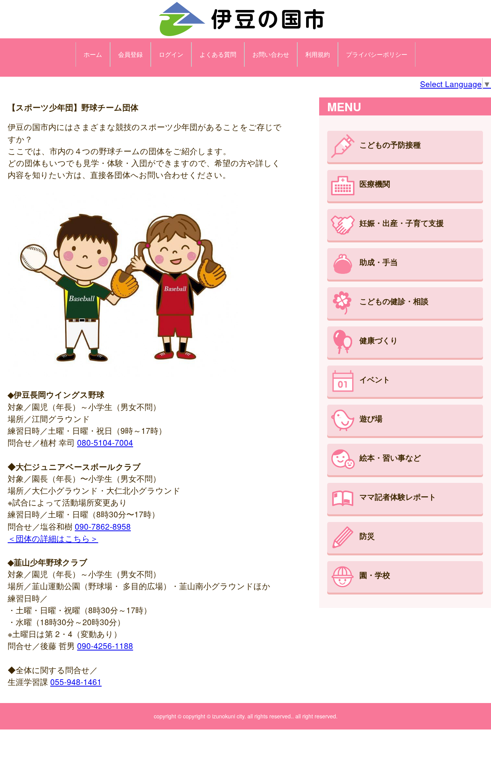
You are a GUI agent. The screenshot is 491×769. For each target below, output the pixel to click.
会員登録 (130, 54)
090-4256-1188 (105, 645)
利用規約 (317, 54)
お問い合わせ (270, 54)
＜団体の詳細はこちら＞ (53, 538)
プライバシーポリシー (376, 54)
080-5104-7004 (105, 442)
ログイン (171, 54)
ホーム (93, 54)
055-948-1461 (76, 681)
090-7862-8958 (103, 526)
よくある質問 (217, 54)
